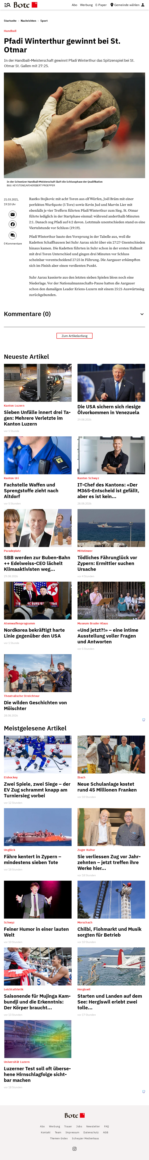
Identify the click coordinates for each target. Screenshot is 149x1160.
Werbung (86, 5)
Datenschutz (91, 1132)
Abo (74, 5)
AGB (105, 1132)
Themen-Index (59, 1138)
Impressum (72, 1132)
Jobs (79, 1126)
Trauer (68, 1126)
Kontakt (46, 1132)
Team (58, 1132)
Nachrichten (28, 20)
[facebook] (18, 226)
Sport (44, 20)
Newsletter (93, 1126)
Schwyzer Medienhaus (85, 1138)
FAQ (106, 1126)
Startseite (10, 20)
